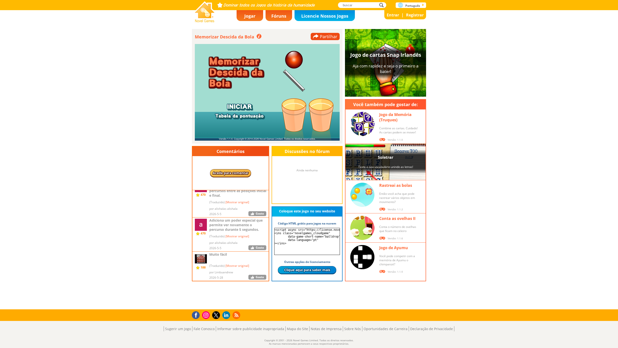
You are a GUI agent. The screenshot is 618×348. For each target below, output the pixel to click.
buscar (382, 5)
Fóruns (278, 16)
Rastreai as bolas (395, 185)
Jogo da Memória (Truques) (395, 117)
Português (412, 6)
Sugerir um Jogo (178, 328)
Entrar (393, 15)
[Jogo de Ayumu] (362, 257)
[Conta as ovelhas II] (362, 228)
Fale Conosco (204, 328)
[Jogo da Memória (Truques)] (362, 124)
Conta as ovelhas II (397, 218)
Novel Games (205, 10)
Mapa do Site (297, 328)
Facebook (197, 314)
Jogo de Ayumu (393, 247)
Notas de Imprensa (326, 328)
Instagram (207, 315)
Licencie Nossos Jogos (324, 16)
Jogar (249, 16)
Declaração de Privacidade (431, 328)
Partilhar (328, 36)
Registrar (415, 15)
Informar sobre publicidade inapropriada (250, 328)
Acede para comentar (230, 173)
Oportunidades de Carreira (385, 328)
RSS (236, 315)
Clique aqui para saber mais (307, 270)
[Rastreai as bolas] (362, 195)
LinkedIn (227, 315)
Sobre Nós (352, 328)
